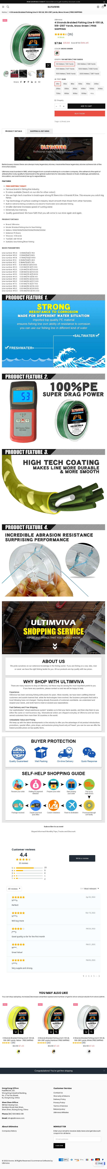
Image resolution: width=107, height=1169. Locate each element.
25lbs (58, 88)
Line (68, 121)
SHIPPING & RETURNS (39, 131)
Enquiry (60, 100)
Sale (5, 20)
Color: (64, 49)
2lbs (57, 84)
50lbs (92, 88)
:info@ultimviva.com (15, 1118)
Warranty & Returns (62, 1096)
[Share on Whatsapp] (36, 82)
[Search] (7, 7)
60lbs (100, 88)
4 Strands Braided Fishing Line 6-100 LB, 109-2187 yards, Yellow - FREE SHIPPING (18, 1040)
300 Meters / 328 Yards (87, 64)
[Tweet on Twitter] (25, 82)
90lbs (75, 93)
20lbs (96, 84)
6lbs (65, 84)
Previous (4, 43)
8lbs (72, 84)
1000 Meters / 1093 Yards (88, 69)
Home (4, 12)
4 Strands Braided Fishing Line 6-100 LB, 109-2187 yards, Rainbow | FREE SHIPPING (53, 1040)
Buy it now (80, 113)
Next (50, 43)
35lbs (75, 88)
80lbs (66, 93)
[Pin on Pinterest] (28, 82)
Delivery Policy (60, 1099)
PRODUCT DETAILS (13, 131)
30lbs (66, 88)
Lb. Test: (60, 79)
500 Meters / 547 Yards (65, 69)
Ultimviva (58, 19)
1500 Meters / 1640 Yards (66, 74)
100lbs (83, 93)
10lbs (80, 84)
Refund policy (59, 1109)
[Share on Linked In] (32, 82)
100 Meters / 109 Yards (64, 64)
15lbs (88, 84)
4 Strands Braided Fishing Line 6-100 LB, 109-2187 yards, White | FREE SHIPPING (89, 1040)
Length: (69, 59)
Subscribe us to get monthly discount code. (53, 2)
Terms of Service (61, 1106)
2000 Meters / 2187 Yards (89, 74)
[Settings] (98, 7)
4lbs (92, 93)
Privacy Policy (59, 1102)
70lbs (58, 93)
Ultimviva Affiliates (61, 1112)
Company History (9, 1131)
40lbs (83, 88)
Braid (63, 121)
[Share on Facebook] (21, 82)
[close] (104, 1070)
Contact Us (58, 1093)
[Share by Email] (39, 82)
